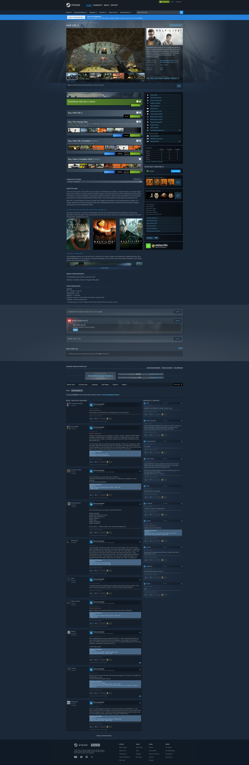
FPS (148, 78)
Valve (161, 68)
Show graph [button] (177, 384)
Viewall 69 (178, 182)
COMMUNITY (98, 5)
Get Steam (169, 747)
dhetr (72, 578)
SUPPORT (114, 5)
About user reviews (167, 367)
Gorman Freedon (76, 470)
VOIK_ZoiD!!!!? (75, 601)
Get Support (169, 754)
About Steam (123, 747)
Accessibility (152, 750)
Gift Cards (122, 760)
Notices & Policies (154, 754)
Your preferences (178, 367)
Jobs (137, 750)
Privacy (151, 747)
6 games (73, 603)
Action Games (77, 23)
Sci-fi (156, 78)
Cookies (151, 757)
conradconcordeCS (77, 403)
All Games (69, 23)
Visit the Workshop (152, 228)
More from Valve (80, 321)
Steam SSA (122, 750)
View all (180, 348)
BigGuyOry (74, 701)
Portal (77, 125)
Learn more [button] (175, 171)
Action (152, 78)
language (178, 1)
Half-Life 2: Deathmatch (93, 124)
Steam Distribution (124, 757)
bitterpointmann (76, 503)
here (99, 353)
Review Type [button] (70, 384)
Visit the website (151, 218)
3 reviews (73, 582)
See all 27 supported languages (154, 161)
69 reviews (73, 635)
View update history (152, 220)
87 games (73, 703)
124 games (73, 504)
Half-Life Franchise (87, 23)
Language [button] (94, 384)
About (106, 5)
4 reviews (73, 473)
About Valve (139, 747)
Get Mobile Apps (170, 750)
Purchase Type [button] (83, 384)
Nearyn (73, 631)
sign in (172, 1)
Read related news (152, 223)
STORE (88, 5)
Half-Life (155, 212)
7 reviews (73, 506)
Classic (161, 78)
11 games (73, 580)
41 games (73, 471)
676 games (73, 633)
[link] (123, 153)
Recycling (138, 757)
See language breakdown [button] (153, 367)
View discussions (151, 226)
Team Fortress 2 (84, 125)
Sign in (69, 85)
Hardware (138, 754)
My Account (169, 757)
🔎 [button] (140, 221)
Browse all (137, 179)
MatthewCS (74, 540)
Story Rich (173, 78)
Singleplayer (167, 78)
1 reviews (73, 405)
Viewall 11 (177, 195)
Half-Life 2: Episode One (108, 124)
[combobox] (158, 12)
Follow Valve (79, 325)
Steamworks (122, 754)
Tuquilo (73, 668)
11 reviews (73, 705)
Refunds (151, 760)
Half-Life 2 (82, 124)
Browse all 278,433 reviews (104, 735)
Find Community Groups (153, 231)
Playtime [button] (115, 384)
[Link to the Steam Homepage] (73, 6)
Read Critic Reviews (160, 247)
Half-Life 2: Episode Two (123, 124)
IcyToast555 (74, 426)
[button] (69, 12)
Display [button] (124, 384)
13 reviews (73, 542)
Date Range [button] (105, 384)
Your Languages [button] (76, 390)
